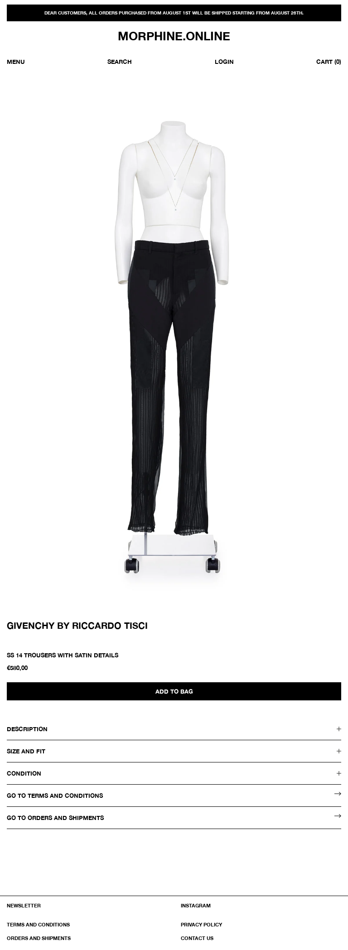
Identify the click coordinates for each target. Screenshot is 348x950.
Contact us (197, 938)
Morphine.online (174, 36)
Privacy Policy (201, 924)
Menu (16, 61)
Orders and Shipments (39, 938)
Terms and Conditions (38, 924)
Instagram (196, 905)
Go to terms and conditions (55, 795)
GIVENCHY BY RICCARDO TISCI (77, 625)
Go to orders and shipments (55, 817)
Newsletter (24, 905)
